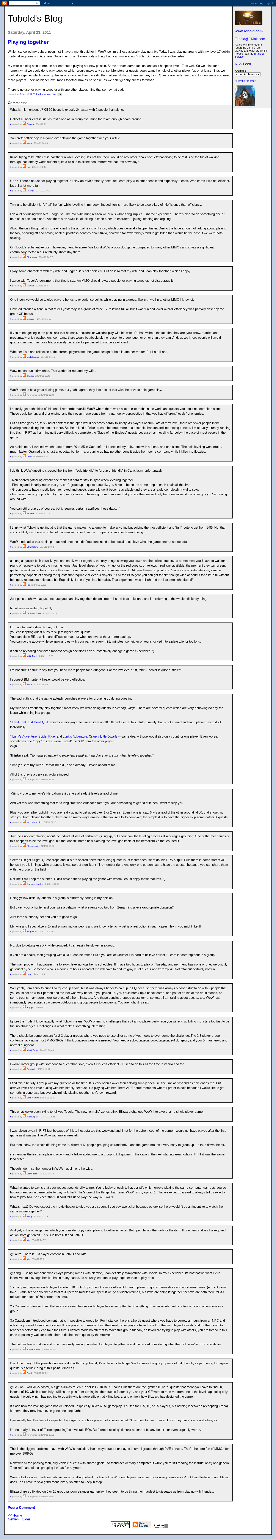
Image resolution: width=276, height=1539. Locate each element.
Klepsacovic (33, 846)
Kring (29, 143)
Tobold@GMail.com (250, 39)
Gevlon (30, 124)
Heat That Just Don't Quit (30, 722)
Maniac (30, 285)
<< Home (15, 1515)
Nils (28, 167)
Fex (28, 585)
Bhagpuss (32, 257)
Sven (29, 684)
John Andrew (33, 1349)
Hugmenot (32, 931)
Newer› (13, 1519)
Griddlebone (33, 357)
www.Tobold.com (249, 31)
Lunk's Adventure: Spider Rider (34, 736)
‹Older (25, 1519)
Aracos (30, 456)
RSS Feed (243, 64)
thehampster (33, 1117)
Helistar (30, 191)
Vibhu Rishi (32, 1173)
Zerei (29, 1373)
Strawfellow (32, 547)
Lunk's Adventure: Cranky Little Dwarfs (90, 736)
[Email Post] (58, 94)
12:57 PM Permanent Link (43, 94)
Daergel (30, 1069)
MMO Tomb (32, 1050)
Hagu (29, 974)
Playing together (246, 80)
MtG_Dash (32, 656)
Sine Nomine (33, 1098)
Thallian (30, 376)
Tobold (23, 94)
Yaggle (30, 1007)
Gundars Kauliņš (35, 884)
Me (28, 1240)
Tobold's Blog (35, 18)
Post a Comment (21, 1507)
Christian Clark (34, 613)
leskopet (31, 319)
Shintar (30, 513)
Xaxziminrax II (34, 822)
